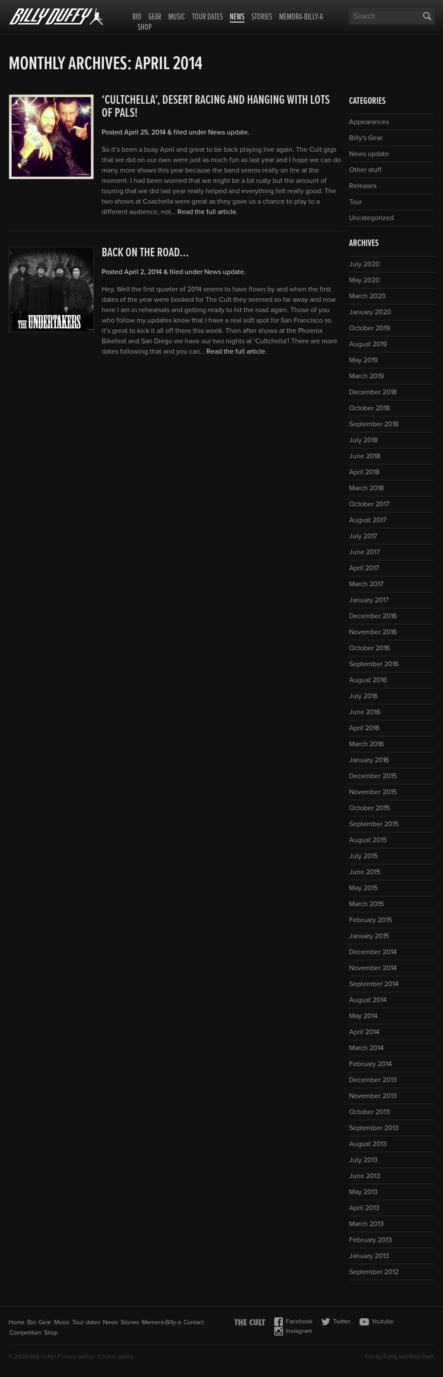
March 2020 (367, 296)
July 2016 (363, 696)
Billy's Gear (365, 138)
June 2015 (364, 872)
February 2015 (370, 920)
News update (228, 132)
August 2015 (368, 840)
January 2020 (370, 312)
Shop (145, 27)
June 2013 (364, 1176)
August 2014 (368, 1000)
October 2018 (369, 408)
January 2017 (368, 600)
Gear (154, 17)
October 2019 (369, 328)
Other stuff (365, 170)
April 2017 (364, 568)
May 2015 (363, 888)
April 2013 (364, 1208)
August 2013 (368, 1144)
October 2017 (369, 504)
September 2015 (373, 824)
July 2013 (363, 1160)
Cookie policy (116, 1356)
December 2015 (373, 776)
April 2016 (364, 728)
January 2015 (369, 936)
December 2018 (373, 392)
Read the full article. (207, 212)
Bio (136, 17)
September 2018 (373, 424)
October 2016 (369, 648)
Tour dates (207, 17)
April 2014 (364, 1032)
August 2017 (367, 520)
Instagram (299, 1331)
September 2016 (373, 664)
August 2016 (368, 680)
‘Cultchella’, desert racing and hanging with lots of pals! (216, 107)
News (237, 17)
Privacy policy (76, 1356)
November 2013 (373, 1096)
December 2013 (373, 1080)
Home (17, 1322)
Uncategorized (371, 218)
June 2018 (364, 456)
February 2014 (370, 1064)
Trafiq (389, 1356)
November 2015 (373, 792)
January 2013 (369, 1256)
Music (176, 17)
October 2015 (369, 808)
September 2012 (373, 1272)
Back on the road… (145, 253)
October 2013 (369, 1112)
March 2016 (366, 744)
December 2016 (373, 616)
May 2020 (364, 280)
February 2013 (370, 1240)
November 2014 (373, 968)
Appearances (369, 122)
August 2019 (368, 344)
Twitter (342, 1321)
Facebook (299, 1321)
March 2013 (366, 1224)
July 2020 (364, 264)
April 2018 (364, 472)
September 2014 (373, 984)
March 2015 (366, 904)
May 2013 (363, 1192)
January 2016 (369, 760)
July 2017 (363, 536)
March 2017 (366, 584)
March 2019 (366, 376)
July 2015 (363, 856)
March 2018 (366, 488)
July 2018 (363, 440)
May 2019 (363, 360)
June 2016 (364, 712)
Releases (362, 186)
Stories (261, 17)
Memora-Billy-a (301, 17)
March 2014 (366, 1048)
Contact (193, 1322)
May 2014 (363, 1016)
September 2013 (373, 1128)
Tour (355, 202)
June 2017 (364, 552)
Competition (26, 1332)
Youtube (383, 1321)
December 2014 (373, 952)
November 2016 (373, 632)
